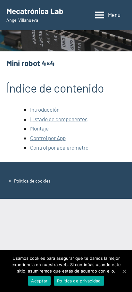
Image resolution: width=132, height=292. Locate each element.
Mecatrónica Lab (34, 11)
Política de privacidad (79, 280)
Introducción (45, 109)
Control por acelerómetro (59, 147)
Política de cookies (32, 180)
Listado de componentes (58, 119)
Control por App (48, 138)
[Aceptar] (124, 271)
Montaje (39, 128)
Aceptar (39, 280)
